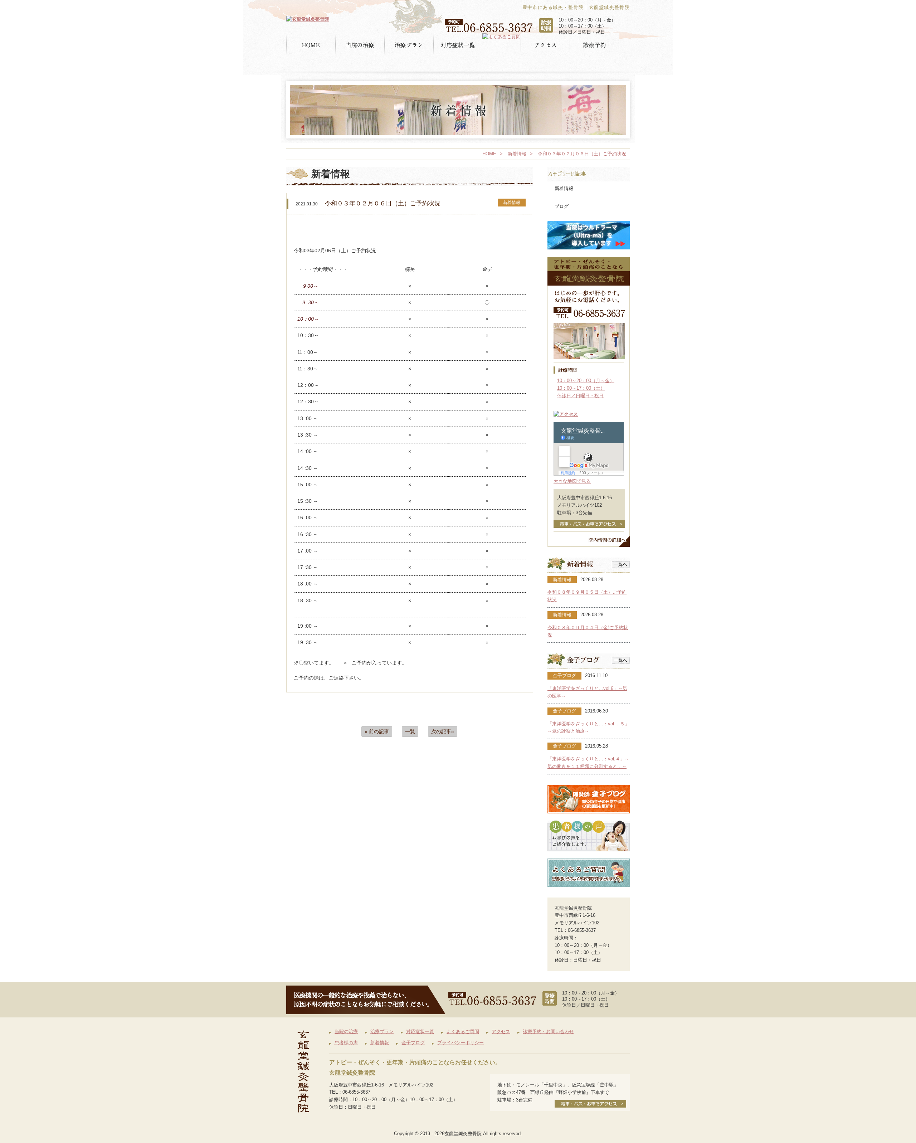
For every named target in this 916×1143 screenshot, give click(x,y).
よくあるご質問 (463, 1031)
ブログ (562, 206)
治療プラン (382, 1031)
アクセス (501, 1031)
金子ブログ (413, 1042)
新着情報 (517, 153)
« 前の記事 (377, 731)
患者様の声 (346, 1042)
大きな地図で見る (572, 481)
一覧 (410, 731)
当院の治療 (346, 1031)
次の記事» (442, 731)
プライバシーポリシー (460, 1042)
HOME (489, 153)
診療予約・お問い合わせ (548, 1031)
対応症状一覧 (420, 1031)
